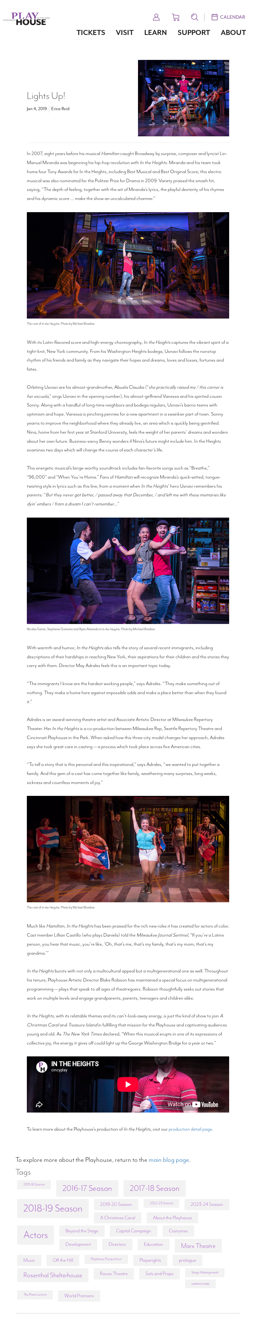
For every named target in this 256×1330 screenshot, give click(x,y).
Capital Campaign (133, 1231)
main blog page (169, 1160)
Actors (35, 1235)
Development (78, 1244)
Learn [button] (155, 32)
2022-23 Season (161, 1203)
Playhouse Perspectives (106, 1259)
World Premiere (79, 1296)
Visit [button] (125, 32)
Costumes (178, 1231)
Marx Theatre (198, 1246)
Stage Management (204, 1272)
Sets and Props (159, 1273)
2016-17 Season (87, 1188)
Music (29, 1260)
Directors (117, 1244)
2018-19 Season (52, 1208)
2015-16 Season (34, 1184)
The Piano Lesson (35, 1294)
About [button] (233, 32)
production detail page (190, 1129)
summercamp (200, 1283)
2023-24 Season (207, 1204)
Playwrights (150, 1260)
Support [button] (194, 32)
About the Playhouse (172, 1218)
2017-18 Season (155, 1188)
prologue (187, 1260)
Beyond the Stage (82, 1231)
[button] (156, 16)
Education (153, 1244)
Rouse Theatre (114, 1273)
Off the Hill (63, 1260)
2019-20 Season (116, 1204)
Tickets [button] (90, 32)
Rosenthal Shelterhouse (52, 1275)
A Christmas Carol (117, 1218)
